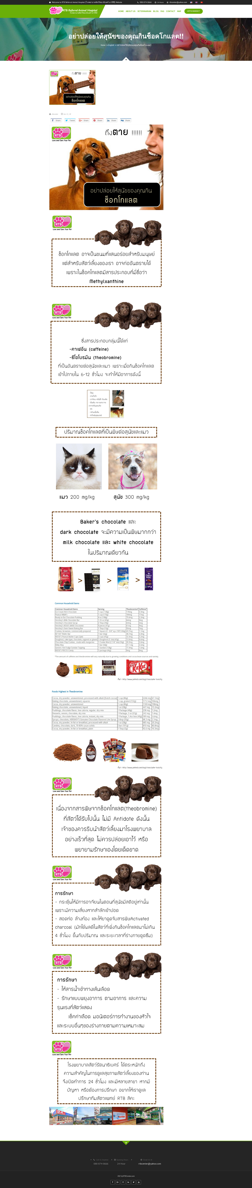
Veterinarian (144, 11)
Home (121, 11)
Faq (162, 11)
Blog (156, 11)
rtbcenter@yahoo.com (178, 2)
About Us (130, 11)
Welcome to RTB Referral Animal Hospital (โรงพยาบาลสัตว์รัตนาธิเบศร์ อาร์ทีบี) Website (86, 2)
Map (179, 11)
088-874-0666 (145, 2)
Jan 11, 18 (67, 114)
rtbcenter (55, 114)
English (111, 45)
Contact (170, 11)
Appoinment (193, 11)
